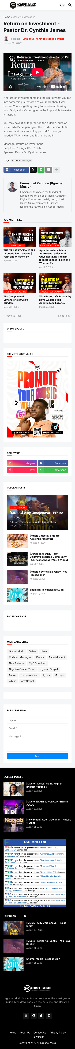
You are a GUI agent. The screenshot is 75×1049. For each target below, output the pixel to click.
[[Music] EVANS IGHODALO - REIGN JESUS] (13, 807)
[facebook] (34, 1016)
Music (12, 675)
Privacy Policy (58, 1032)
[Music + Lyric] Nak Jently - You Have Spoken (49, 573)
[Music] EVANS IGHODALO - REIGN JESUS (47, 803)
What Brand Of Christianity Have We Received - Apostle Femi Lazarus (55, 299)
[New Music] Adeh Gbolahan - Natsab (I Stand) (48, 821)
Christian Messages (24, 17)
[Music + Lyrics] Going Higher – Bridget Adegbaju (45, 785)
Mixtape (59, 675)
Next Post (64, 315)
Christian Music (29, 675)
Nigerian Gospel (49, 669)
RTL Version (37, 1036)
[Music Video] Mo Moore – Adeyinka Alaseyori (45, 537)
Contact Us (39, 1032)
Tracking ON (45, 906)
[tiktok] (41, 1016)
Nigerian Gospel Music (22, 669)
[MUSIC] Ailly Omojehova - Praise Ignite (46, 924)
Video (32, 651)
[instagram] (26, 1016)
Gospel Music (16, 651)
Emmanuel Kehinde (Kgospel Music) (41, 185)
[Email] (48, 170)
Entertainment (57, 657)
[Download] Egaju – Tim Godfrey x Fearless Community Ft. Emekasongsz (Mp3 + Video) (49, 556)
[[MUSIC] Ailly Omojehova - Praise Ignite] (13, 928)
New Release (16, 663)
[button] (5, 5)
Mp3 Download (37, 663)
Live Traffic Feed (35, 841)
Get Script (24, 906)
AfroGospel (27, 680)
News (44, 651)
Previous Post (13, 315)
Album (12, 680)
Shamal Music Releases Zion (47, 589)
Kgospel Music (47, 872)
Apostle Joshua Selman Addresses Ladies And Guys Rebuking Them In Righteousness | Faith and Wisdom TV (54, 257)
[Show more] (56, 170)
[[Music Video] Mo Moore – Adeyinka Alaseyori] (17, 541)
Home (6, 17)
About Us (25, 1032)
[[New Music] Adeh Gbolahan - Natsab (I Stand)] (13, 825)
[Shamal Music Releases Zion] (17, 595)
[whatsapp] (49, 1016)
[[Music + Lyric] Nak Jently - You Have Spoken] (17, 577)
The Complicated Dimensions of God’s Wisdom (15, 299)
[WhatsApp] (41, 170)
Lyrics (46, 675)
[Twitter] (33, 170)
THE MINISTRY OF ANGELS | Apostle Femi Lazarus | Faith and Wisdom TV (19, 253)
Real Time (34, 906)
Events (40, 657)
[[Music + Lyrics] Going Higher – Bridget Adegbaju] (13, 789)
